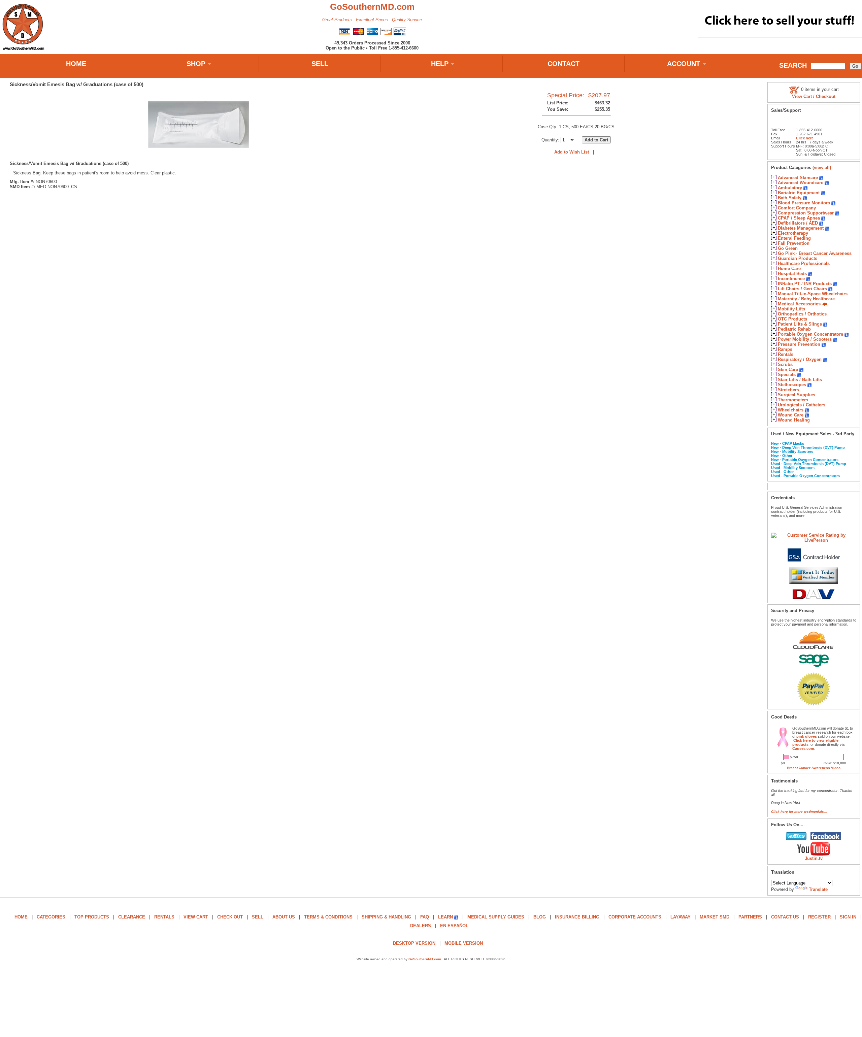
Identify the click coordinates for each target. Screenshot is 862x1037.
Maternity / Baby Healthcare (806, 298)
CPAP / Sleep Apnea (799, 218)
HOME (76, 63)
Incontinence (791, 278)
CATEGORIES (51, 916)
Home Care (789, 268)
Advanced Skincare (798, 177)
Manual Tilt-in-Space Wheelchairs (813, 293)
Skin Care (788, 369)
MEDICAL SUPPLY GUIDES (495, 916)
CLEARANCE (131, 916)
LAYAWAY (680, 916)
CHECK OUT (230, 916)
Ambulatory (790, 187)
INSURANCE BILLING (577, 916)
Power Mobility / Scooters (805, 339)
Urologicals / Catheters (801, 404)
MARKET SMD (714, 916)
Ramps (785, 349)
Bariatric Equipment (799, 192)
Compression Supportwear (806, 212)
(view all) (822, 167)
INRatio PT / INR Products (805, 283)
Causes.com (803, 748)
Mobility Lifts (791, 308)
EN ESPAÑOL (454, 925)
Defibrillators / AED (798, 223)
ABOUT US (283, 916)
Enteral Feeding (794, 238)
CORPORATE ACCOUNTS (634, 916)
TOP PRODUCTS (91, 916)
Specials (787, 374)
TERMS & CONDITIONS (328, 916)
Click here (805, 138)
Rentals (785, 354)
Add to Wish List (571, 152)
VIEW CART (196, 916)
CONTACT (563, 63)
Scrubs (785, 364)
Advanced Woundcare (800, 182)
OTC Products (792, 319)
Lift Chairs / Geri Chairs (802, 288)
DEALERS (420, 925)
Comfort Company (797, 207)
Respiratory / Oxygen (800, 359)
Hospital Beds (792, 273)
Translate (818, 889)
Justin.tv (814, 858)
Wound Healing (794, 420)
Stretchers (788, 389)
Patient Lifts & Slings (800, 324)
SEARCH (793, 65)
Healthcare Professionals (804, 263)
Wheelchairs (790, 409)
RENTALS (164, 916)
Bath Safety (789, 197)
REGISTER (819, 916)
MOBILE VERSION (463, 943)
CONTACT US (785, 916)
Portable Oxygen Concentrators (810, 334)
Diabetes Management (801, 228)
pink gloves (806, 736)
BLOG (539, 916)
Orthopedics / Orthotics (802, 313)
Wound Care (790, 414)
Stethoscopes (792, 384)
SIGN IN (848, 916)
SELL (319, 63)
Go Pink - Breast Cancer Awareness (815, 253)
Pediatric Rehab (794, 329)
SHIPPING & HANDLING (386, 916)
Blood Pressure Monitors (804, 202)
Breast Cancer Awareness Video (813, 768)
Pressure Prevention (799, 344)
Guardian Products (797, 258)
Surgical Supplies (796, 394)
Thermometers (793, 399)
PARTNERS (750, 916)
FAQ (424, 916)
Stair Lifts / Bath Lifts (800, 379)
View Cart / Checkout (813, 96)
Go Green (788, 248)
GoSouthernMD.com (424, 959)
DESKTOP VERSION (414, 943)
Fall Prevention (793, 243)
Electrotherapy (793, 233)
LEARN (445, 916)
